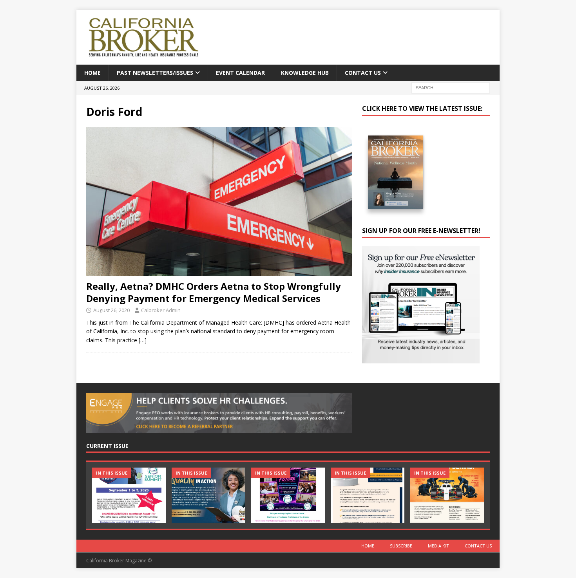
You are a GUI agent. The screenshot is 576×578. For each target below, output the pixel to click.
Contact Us (363, 72)
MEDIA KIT (438, 546)
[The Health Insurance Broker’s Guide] (367, 495)
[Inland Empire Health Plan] (208, 495)
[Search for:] (450, 87)
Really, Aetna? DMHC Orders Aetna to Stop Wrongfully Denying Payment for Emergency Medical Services (213, 292)
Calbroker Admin (161, 310)
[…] (143, 340)
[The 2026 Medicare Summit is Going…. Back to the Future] (288, 495)
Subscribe (401, 546)
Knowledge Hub (305, 72)
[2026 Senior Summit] (129, 495)
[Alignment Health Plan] (447, 495)
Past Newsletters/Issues (155, 72)
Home (92, 72)
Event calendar (240, 72)
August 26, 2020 (111, 310)
